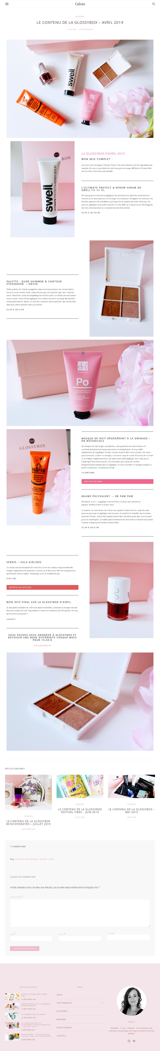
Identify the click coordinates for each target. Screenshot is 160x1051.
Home (59, 995)
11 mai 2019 (72, 29)
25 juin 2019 (80, 817)
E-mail (62, 934)
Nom (12, 934)
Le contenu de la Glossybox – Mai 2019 (132, 811)
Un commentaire (85, 29)
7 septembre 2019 (28, 1040)
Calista (80, 4)
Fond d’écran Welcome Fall (34, 995)
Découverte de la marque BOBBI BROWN (35, 1005)
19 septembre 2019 (28, 1009)
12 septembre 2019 (28, 1018)
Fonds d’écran (64, 1027)
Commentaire (15, 897)
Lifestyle (61, 1035)
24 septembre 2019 (28, 999)
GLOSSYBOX (80, 17)
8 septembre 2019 (28, 829)
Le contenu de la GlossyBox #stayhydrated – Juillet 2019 (28, 822)
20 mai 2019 (131, 817)
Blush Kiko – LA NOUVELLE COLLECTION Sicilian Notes (36, 1035)
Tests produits (64, 1003)
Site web (111, 933)
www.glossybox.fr (42, 645)
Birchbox (61, 1019)
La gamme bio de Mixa (33, 1014)
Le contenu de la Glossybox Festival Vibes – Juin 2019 (80, 811)
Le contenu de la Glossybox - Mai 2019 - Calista (34, 859)
